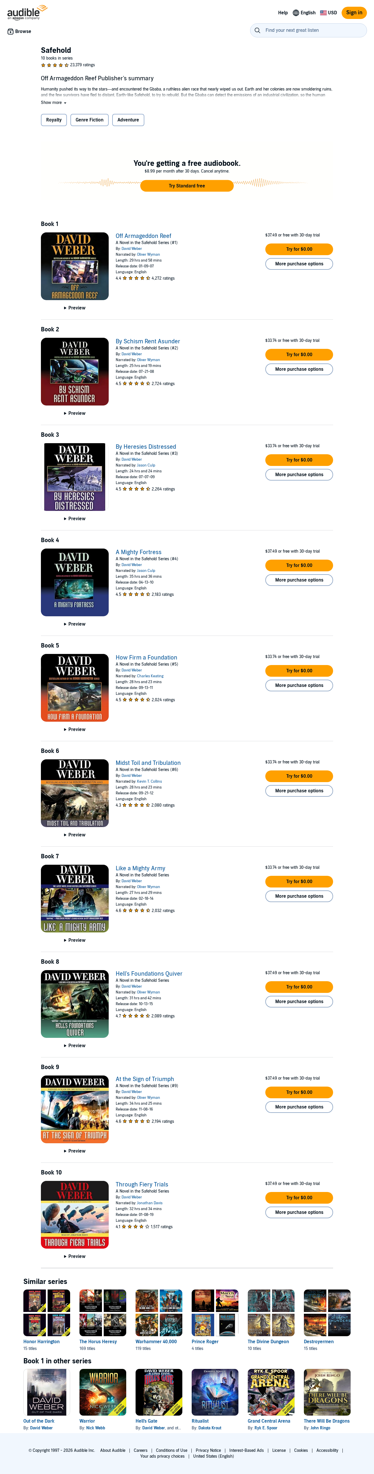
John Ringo (320, 1428)
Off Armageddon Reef (143, 236)
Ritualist (200, 1421)
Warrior (87, 1421)
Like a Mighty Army (140, 868)
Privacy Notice (208, 1450)
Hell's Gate (146, 1421)
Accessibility (327, 1450)
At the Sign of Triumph (145, 1079)
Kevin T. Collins (149, 781)
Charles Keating (150, 676)
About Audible (112, 1450)
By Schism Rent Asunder (148, 341)
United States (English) (213, 1456)
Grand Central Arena (269, 1421)
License (279, 1450)
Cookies (301, 1450)
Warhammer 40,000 (156, 1342)
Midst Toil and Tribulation (148, 763)
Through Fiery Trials (142, 1184)
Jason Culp (146, 465)
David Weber (132, 248)
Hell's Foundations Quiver (149, 973)
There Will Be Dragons (327, 1421)
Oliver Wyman (148, 254)
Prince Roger (205, 1342)
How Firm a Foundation (146, 657)
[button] (54, 102)
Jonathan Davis (149, 1203)
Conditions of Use (171, 1450)
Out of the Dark (38, 1421)
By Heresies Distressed (146, 446)
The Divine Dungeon (268, 1342)
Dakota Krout (209, 1428)
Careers (141, 1450)
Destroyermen (319, 1342)
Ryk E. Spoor (266, 1428)
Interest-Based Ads (246, 1450)
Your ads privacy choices (162, 1456)
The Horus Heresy (98, 1342)
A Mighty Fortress (139, 552)
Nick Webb (95, 1428)
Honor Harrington (41, 1342)
